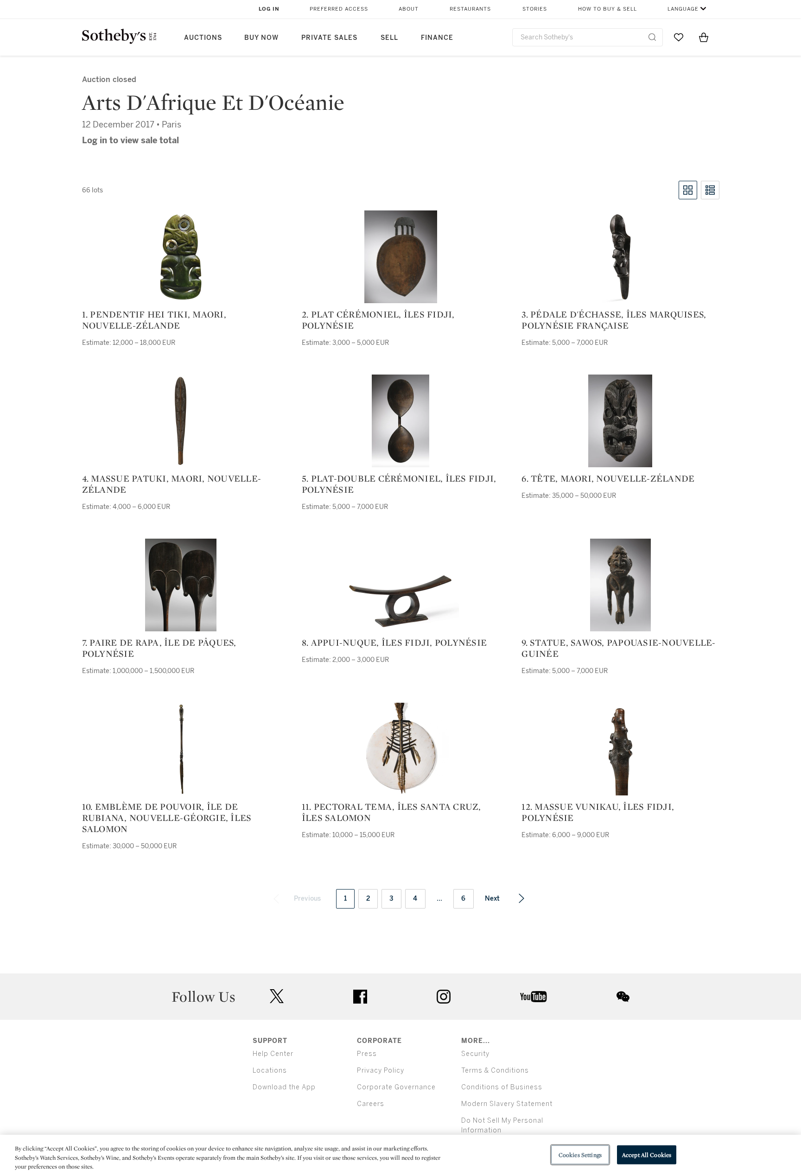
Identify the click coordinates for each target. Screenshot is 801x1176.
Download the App (284, 1087)
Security (475, 1054)
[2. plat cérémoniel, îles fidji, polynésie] (400, 256)
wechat (623, 996)
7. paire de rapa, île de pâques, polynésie (159, 648)
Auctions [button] (203, 38)
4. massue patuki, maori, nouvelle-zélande (171, 484)
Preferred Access (339, 9)
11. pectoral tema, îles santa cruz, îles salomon (391, 812)
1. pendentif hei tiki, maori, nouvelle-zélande (154, 320)
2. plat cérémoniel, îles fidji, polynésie (378, 320)
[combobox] (587, 37)
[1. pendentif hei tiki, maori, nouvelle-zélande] (180, 256)
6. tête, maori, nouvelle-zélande (607, 478)
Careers (370, 1104)
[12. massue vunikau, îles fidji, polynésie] (620, 749)
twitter (277, 996)
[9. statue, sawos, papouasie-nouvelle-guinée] (620, 585)
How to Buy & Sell (607, 9)
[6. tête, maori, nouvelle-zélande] (620, 421)
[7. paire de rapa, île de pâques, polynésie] (180, 585)
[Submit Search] (652, 37)
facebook (360, 997)
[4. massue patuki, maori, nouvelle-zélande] (180, 421)
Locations (270, 1070)
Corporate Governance (396, 1087)
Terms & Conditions (495, 1070)
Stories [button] (534, 9)
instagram (444, 997)
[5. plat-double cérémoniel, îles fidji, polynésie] (400, 421)
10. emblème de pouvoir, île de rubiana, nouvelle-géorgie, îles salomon (167, 817)
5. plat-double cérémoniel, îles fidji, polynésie (399, 484)
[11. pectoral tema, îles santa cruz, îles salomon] (401, 749)
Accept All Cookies (646, 1154)
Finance (437, 38)
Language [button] (683, 9)
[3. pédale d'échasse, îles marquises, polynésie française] (620, 256)
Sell (389, 38)
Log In (269, 9)
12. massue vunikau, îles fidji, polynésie (597, 812)
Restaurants (470, 9)
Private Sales (329, 38)
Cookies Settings (580, 1154)
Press (367, 1054)
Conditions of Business (501, 1087)
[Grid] (688, 190)
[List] (710, 190)
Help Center (273, 1054)
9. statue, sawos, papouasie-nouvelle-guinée (618, 648)
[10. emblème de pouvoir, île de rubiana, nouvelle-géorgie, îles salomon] (181, 749)
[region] (400, 1155)
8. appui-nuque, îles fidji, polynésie (394, 642)
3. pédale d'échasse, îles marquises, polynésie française (613, 320)
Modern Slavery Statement (507, 1104)
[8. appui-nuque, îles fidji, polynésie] (400, 601)
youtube (533, 996)
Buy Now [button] (261, 38)
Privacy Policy (380, 1070)
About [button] (409, 9)
